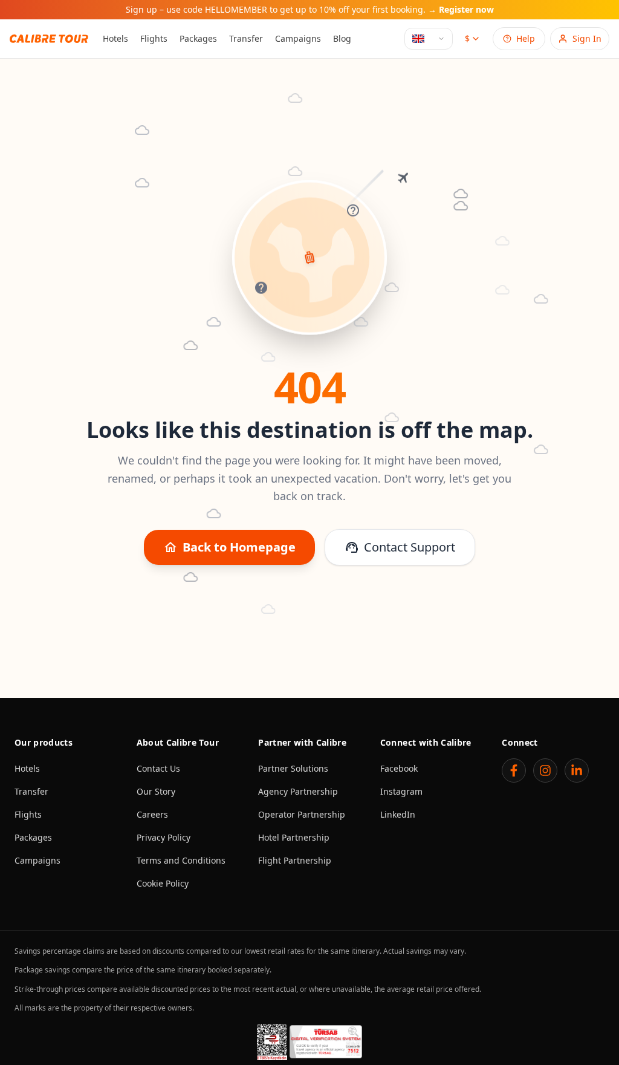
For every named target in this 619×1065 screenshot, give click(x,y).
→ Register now (461, 10)
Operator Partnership (301, 814)
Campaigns (298, 38)
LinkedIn (397, 814)
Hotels (115, 38)
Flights (153, 38)
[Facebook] (514, 770)
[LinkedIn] (577, 770)
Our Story (156, 791)
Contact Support (400, 547)
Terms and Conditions (181, 860)
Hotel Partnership (293, 837)
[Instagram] (545, 770)
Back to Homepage (229, 547)
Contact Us (158, 768)
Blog (342, 38)
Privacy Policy (163, 837)
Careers (152, 814)
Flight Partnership (294, 860)
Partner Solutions (293, 768)
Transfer (246, 38)
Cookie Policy (163, 883)
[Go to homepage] (49, 38)
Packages (198, 38)
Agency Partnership (298, 791)
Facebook (399, 768)
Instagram (401, 791)
